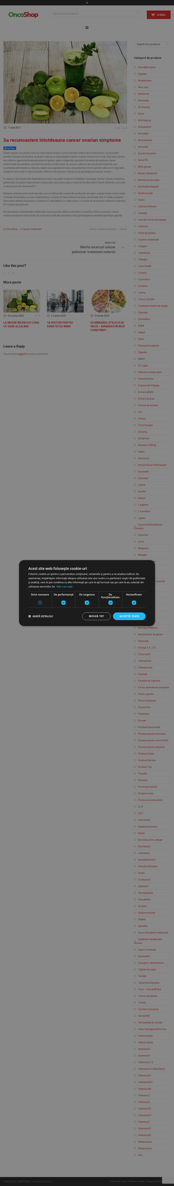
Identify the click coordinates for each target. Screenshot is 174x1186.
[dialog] (87, 593)
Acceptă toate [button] (129, 616)
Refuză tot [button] (96, 616)
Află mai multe (64, 586)
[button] (40, 616)
